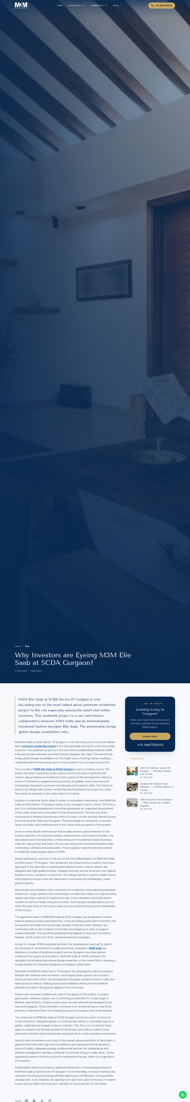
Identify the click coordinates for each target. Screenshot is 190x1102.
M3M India (95, 948)
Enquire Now (150, 736)
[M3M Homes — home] (21, 5)
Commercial (99, 5)
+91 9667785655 (161, 5)
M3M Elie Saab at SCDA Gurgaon (54, 769)
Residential (76, 5)
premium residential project (39, 746)
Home (60, 5)
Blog (116, 5)
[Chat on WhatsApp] (183, 1095)
